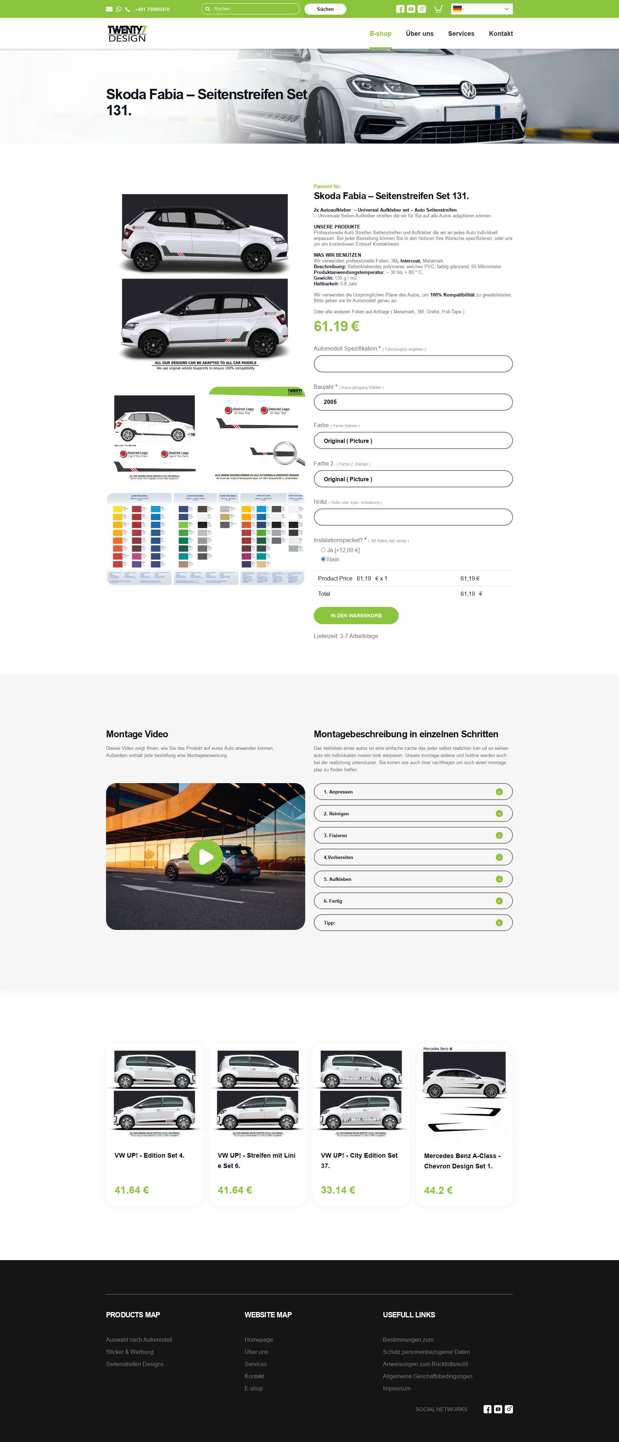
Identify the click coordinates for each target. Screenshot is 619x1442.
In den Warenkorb (356, 615)
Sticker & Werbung (130, 1352)
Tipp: (329, 923)
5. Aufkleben (337, 879)
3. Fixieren (335, 835)
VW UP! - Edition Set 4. (149, 1155)
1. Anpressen (338, 792)
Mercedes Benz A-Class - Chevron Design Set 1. (462, 1161)
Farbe (337, 425)
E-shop (381, 33)
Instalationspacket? (361, 540)
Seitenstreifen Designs (135, 1364)
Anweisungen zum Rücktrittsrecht (425, 1364)
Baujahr (349, 387)
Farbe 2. (342, 463)
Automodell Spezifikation (370, 348)
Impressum (397, 1388)
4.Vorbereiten (338, 857)
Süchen (325, 9)
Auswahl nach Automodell (139, 1339)
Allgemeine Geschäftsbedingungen (427, 1376)
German (473, 8)
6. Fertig (333, 901)
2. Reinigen (336, 813)
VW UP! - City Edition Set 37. (359, 1160)
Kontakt (501, 33)
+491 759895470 (151, 9)
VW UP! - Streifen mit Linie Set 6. (257, 1160)
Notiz (348, 501)
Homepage (259, 1339)
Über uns (420, 33)
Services (461, 33)
